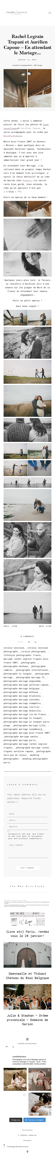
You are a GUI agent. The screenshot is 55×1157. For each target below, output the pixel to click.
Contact (28, 1140)
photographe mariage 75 (30, 677)
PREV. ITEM (10, 626)
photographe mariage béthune (21, 692)
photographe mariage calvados (21, 699)
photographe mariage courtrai (21, 707)
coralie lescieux (14, 647)
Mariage (38, 65)
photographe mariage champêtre (22, 703)
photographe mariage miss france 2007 (27, 732)
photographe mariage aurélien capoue (26, 684)
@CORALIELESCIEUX (27, 1043)
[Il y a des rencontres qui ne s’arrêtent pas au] (15, 1079)
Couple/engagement (22, 65)
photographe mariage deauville (22, 710)
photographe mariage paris (20, 740)
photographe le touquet (18, 673)
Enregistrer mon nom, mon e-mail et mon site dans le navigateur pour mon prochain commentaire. (26, 836)
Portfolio (27, 1130)
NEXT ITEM (45, 626)
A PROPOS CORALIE (27, 1135)
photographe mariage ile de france (25, 714)
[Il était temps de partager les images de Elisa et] (15, 1104)
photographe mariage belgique (21, 688)
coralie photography (33, 651)
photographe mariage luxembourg (23, 729)
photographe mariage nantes (21, 736)
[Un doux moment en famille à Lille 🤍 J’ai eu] (39, 1104)
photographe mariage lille (30, 725)
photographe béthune (16, 666)
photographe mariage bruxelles (22, 695)
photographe (28, 662)
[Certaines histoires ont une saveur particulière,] (39, 1079)
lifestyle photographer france (22, 655)
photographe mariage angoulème (22, 681)
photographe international (32, 670)
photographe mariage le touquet (23, 718)
